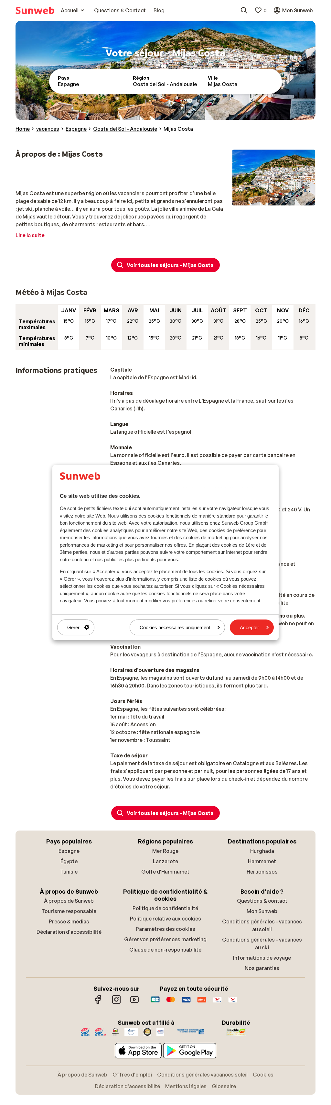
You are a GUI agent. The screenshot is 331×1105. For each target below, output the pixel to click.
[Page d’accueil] (35, 10)
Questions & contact (262, 901)
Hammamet (262, 861)
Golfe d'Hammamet (165, 871)
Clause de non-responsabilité (165, 949)
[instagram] (116, 1002)
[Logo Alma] (202, 1002)
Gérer (73, 627)
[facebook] (98, 1002)
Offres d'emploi (132, 1074)
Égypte (69, 861)
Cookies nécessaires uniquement (175, 627)
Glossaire (224, 1086)
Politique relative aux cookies (165, 918)
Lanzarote (165, 861)
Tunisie (69, 871)
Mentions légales (186, 1086)
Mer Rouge (165, 851)
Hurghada (262, 851)
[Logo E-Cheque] (233, 1002)
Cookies (263, 1074)
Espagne (69, 851)
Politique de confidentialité (165, 908)
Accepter (249, 627)
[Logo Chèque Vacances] (217, 1002)
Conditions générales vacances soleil (202, 1074)
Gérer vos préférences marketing (165, 939)
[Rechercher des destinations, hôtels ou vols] (244, 10)
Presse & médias (69, 921)
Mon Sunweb (262, 911)
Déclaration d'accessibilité (69, 932)
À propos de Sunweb (69, 901)
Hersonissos (262, 871)
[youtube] (134, 1002)
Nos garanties (262, 968)
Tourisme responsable (68, 911)
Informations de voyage (262, 957)
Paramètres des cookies (165, 929)
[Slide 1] (271, 199)
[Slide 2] (276, 199)
